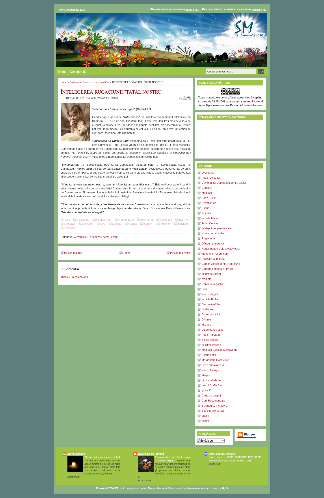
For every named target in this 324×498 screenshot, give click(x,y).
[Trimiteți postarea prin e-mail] (181, 98)
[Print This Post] (185, 98)
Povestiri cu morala (213, 258)
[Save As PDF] (189, 98)
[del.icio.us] (81, 219)
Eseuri (205, 208)
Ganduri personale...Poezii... (219, 268)
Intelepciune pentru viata (216, 228)
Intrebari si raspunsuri (215, 253)
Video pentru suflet (213, 329)
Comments (258, 10)
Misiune (206, 324)
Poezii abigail (210, 294)
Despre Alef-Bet (211, 304)
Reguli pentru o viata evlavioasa (221, 248)
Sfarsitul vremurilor (213, 410)
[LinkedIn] (86, 223)
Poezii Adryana (211, 334)
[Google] (115, 223)
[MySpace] (68, 223)
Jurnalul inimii (76, 453)
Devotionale (78, 71)
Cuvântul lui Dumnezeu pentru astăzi (89, 82)
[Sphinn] (146, 223)
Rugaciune (208, 238)
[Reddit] (131, 223)
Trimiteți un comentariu (74, 277)
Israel (205, 289)
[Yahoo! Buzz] (124, 219)
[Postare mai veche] (179, 252)
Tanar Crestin (210, 223)
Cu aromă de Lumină (151, 453)
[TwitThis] (181, 219)
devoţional (208, 172)
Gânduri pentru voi (213, 243)
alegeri (206, 375)
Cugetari (207, 187)
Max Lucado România (222, 453)
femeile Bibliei (210, 299)
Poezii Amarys (210, 370)
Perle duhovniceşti (213, 365)
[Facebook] (164, 219)
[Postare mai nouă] (71, 252)
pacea (205, 415)
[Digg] (65, 219)
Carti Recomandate (213, 400)
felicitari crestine (211, 344)
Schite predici (210, 339)
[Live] (101, 223)
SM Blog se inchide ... (214, 405)
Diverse (206, 319)
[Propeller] (163, 223)
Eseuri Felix (209, 355)
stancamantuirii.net (248, 101)
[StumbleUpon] (102, 219)
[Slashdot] (181, 223)
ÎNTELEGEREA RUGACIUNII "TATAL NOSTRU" (112, 92)
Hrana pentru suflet (213, 233)
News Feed (192, 10)
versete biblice (210, 218)
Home (62, 71)
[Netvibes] (68, 227)
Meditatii (207, 192)
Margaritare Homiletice (215, 360)
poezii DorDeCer (212, 385)
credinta (206, 279)
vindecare (208, 309)
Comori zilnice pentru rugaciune (221, 263)
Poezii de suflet (211, 177)
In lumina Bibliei (211, 274)
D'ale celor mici (211, 314)
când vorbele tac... (212, 380)
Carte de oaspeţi (212, 395)
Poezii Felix (209, 198)
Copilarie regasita (212, 284)
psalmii (206, 420)
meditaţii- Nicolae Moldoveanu (220, 350)
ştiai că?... (208, 390)
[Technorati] (145, 219)
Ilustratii (206, 213)
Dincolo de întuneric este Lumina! (102, 457)
